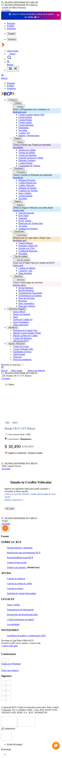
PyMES (10, 26)
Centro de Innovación (17, 562)
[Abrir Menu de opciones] (13, 69)
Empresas (11, 28)
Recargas (22, 301)
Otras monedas (25, 273)
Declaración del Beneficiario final (22, 614)
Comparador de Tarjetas (29, 165)
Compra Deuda (25, 163)
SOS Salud (23, 215)
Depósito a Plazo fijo (27, 245)
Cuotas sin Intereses (27, 155)
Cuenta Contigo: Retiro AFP (31, 114)
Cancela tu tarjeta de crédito (19, 583)
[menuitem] (34, 754)
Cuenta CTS (24, 133)
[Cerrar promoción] (58, 15)
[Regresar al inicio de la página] (5, 528)
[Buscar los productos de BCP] (9, 59)
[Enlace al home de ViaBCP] (3, 46)
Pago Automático (26, 303)
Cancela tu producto (16, 578)
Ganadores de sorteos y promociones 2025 (26, 635)
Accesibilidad (13, 624)
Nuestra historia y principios (19, 547)
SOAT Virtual (24, 221)
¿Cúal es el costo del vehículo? (17, 494)
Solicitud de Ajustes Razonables (21, 593)
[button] (5, 10)
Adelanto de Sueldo (27, 188)
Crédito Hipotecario (27, 183)
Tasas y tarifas (13, 604)
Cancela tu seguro (15, 588)
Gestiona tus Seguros (28, 228)
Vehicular (22, 218)
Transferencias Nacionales (30, 293)
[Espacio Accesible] (6, 739)
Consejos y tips (25, 270)
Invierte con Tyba (26, 248)
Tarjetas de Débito (26, 152)
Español (11, 34)
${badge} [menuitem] (15, 744)
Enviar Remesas (25, 287)
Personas (11, 23)
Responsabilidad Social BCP (20, 557)
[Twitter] (31, 688)
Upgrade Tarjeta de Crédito (30, 158)
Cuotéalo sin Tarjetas (27, 190)
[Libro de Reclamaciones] (27, 726)
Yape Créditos (24, 193)
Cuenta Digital (25, 117)
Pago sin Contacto (26, 306)
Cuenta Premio (25, 120)
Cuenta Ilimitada (25, 125)
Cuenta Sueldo (25, 122)
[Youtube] (31, 693)
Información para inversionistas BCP (23, 552)
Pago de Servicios (26, 298)
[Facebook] (31, 683)
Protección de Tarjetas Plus (30, 223)
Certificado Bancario (27, 251)
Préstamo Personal (26, 180)
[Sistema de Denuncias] (9, 726)
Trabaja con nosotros (16, 567)
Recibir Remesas (26, 290)
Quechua (12, 39)
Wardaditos (23, 127)
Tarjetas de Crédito (27, 150)
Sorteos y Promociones (28, 135)
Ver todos (22, 130)
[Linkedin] (31, 698)
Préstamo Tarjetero (26, 160)
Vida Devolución (26, 213)
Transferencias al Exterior (30, 295)
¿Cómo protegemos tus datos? (20, 619)
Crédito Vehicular (26, 185)
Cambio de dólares (26, 268)
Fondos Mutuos (25, 243)
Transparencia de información (20, 609)
